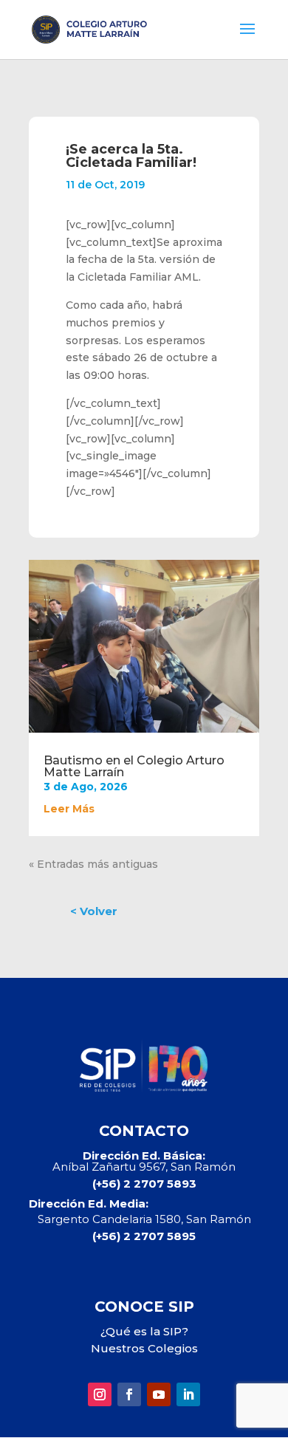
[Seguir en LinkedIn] (188, 1394)
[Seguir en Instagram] (100, 1394)
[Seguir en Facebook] (129, 1394)
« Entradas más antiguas (93, 864)
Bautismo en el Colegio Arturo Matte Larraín (134, 766)
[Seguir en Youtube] (159, 1394)
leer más (69, 808)
